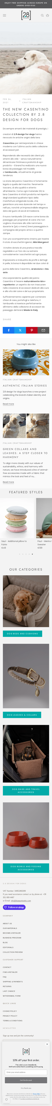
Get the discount (26, 1080)
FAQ (4, 977)
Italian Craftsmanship (31, 101)
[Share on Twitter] (20, 330)
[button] (19, 554)
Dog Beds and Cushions (22, 633)
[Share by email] (43, 330)
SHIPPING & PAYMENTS (13, 982)
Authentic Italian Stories (25, 386)
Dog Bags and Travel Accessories (26, 791)
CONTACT (7, 967)
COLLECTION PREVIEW (13, 952)
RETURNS (7, 986)
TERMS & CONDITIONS (12, 1021)
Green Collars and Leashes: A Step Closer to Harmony (25, 453)
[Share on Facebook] (8, 330)
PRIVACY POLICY (10, 1016)
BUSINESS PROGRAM (12, 938)
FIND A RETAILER (10, 972)
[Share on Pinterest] (32, 330)
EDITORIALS (8, 947)
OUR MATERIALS (10, 928)
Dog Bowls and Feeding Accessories (26, 868)
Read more (8, 403)
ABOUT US (7, 923)
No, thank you (26, 1088)
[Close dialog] (47, 1044)
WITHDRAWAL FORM (12, 996)
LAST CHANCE (9, 991)
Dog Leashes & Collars (22, 715)
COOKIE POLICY (10, 1011)
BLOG (5, 942)
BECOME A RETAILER (12, 933)
